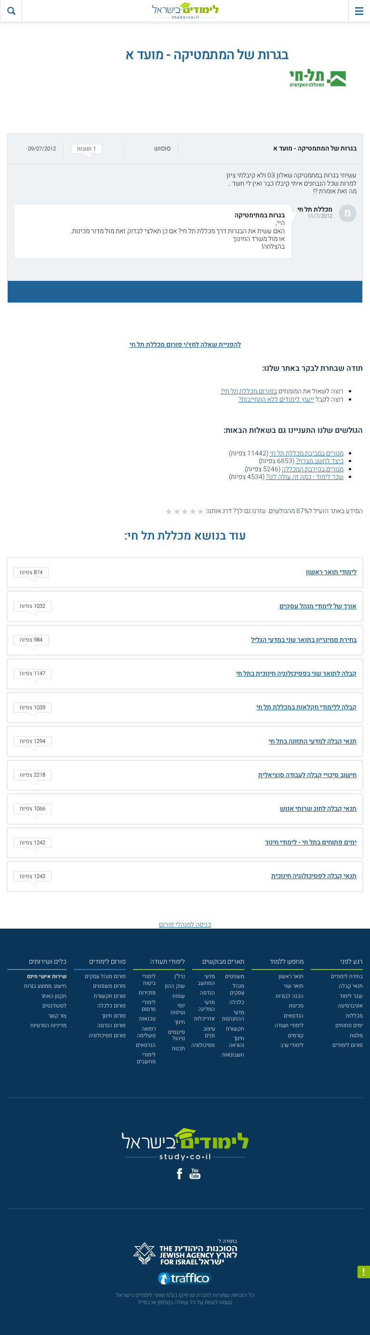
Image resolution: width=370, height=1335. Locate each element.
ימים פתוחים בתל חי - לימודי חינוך (311, 842)
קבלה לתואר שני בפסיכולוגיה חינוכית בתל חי (296, 674)
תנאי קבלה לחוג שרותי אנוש (318, 809)
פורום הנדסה (111, 1025)
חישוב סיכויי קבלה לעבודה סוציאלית (307, 775)
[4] (177, 511)
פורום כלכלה (111, 1006)
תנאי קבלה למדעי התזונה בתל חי (313, 741)
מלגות (356, 1036)
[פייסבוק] (179, 1174)
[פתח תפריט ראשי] (359, 11)
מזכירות (147, 993)
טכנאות (147, 1019)
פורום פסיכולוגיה (107, 1036)
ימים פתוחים (349, 1025)
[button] (185, 149)
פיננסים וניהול (176, 1035)
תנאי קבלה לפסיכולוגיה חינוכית (314, 876)
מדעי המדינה (206, 1005)
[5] (169, 511)
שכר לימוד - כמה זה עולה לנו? (305, 477)
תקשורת (235, 1029)
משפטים (234, 976)
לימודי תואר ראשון (331, 572)
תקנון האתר (53, 996)
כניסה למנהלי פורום (185, 925)
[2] (193, 511)
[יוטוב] (195, 1173)
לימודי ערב (292, 1045)
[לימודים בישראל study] (185, 11)
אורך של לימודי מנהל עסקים (318, 606)
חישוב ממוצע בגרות (45, 986)
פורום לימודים (347, 1045)
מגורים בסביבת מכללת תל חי (307, 453)
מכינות (296, 1006)
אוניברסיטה (350, 1006)
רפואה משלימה (146, 1032)
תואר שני (294, 986)
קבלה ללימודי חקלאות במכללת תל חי (306, 707)
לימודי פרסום (149, 1005)
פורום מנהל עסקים (105, 976)
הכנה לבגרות (290, 996)
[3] (185, 511)
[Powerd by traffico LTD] (185, 1280)
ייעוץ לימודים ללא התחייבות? (276, 399)
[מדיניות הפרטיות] (363, 1272)
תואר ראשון (291, 976)
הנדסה (207, 993)
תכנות (178, 1049)
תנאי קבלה (351, 986)
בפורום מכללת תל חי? (249, 391)
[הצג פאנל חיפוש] (11, 11)
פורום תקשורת (110, 996)
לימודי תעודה (289, 1025)
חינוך (179, 1022)
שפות (178, 996)
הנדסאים (294, 1016)
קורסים (296, 1036)
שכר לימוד (351, 996)
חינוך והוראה (236, 1041)
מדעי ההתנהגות (233, 1015)
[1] (201, 511)
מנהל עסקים (237, 989)
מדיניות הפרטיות (48, 1025)
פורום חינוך (114, 1016)
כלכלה (236, 1002)
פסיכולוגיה (203, 1045)
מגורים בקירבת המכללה (313, 469)
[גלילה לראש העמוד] (363, 1313)
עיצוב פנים (209, 1032)
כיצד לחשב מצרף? (320, 461)
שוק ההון (175, 986)
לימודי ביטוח (149, 979)
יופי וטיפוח (178, 1009)
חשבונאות (233, 1055)
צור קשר (57, 1016)
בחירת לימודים (347, 976)
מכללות (354, 1016)
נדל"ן (179, 976)
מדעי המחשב (206, 979)
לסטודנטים (54, 1006)
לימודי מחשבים (146, 1058)
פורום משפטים (109, 986)
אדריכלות (204, 1019)
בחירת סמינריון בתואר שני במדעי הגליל (304, 640)
